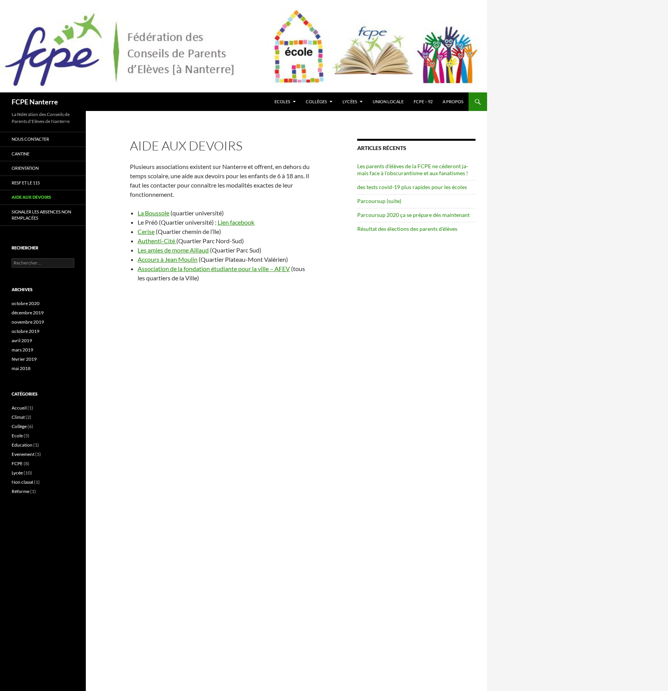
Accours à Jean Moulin (168, 259)
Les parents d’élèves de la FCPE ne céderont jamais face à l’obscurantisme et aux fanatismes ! (412, 169)
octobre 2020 (25, 303)
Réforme (20, 491)
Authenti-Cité (157, 240)
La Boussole (153, 213)
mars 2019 (22, 350)
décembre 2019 (28, 313)
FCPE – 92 (423, 101)
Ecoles (282, 101)
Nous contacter (30, 139)
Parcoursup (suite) (379, 201)
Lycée (17, 473)
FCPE (17, 463)
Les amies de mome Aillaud (173, 250)
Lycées (350, 101)
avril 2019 (22, 340)
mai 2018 (21, 368)
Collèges (316, 101)
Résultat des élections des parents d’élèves (407, 228)
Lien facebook (236, 222)
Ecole (17, 435)
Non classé (22, 482)
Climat (18, 417)
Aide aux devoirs (31, 197)
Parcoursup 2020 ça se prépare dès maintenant (413, 215)
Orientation (25, 168)
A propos (453, 101)
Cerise (146, 231)
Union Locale (388, 101)
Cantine (20, 153)
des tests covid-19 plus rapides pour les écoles (412, 187)
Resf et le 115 (26, 182)
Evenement (23, 454)
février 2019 (24, 359)
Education (22, 445)
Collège (19, 426)
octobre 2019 (25, 331)
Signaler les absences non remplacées (41, 215)
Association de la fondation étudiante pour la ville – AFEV (214, 268)
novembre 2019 (28, 322)
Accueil (19, 408)
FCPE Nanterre (35, 101)
